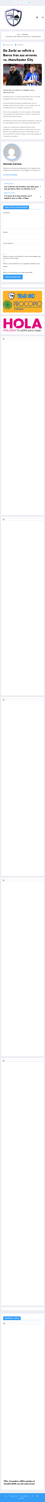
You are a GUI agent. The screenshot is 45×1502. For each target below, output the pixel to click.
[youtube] (29, 2)
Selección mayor (14, 1496)
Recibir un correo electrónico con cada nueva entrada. (18, 272)
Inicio (5, 1496)
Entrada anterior (9, 183)
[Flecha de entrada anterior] (40, 186)
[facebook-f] (15, 2)
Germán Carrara (9, 45)
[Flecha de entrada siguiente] (40, 197)
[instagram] (24, 2)
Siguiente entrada (9, 193)
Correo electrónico (8, 243)
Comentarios (6, 213)
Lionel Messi (21, 1498)
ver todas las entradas (10, 174)
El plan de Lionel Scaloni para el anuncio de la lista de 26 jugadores (22, 1482)
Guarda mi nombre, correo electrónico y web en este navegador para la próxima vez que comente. (22, 257)
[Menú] (37, 17)
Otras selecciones (25, 1496)
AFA (32, 1496)
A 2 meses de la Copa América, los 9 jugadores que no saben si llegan (18, 197)
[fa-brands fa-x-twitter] (20, 2)
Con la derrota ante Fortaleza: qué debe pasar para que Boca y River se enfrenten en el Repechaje (21, 188)
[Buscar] (43, 17)
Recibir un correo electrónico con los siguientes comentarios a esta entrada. (21, 265)
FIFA (37, 1496)
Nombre (5, 232)
